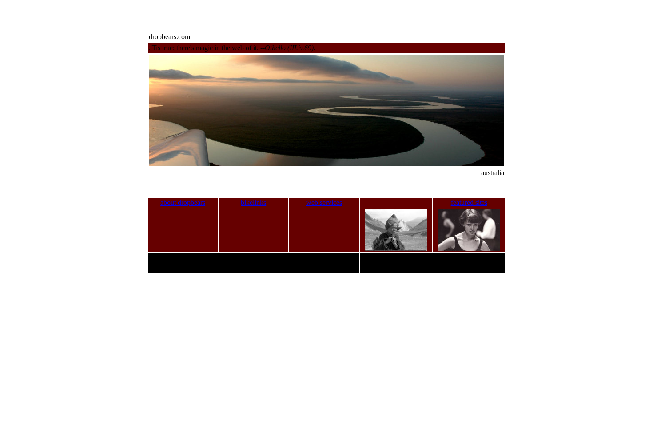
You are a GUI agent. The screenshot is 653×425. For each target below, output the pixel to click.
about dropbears (182, 202)
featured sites (469, 202)
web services (324, 202)
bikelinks (253, 202)
